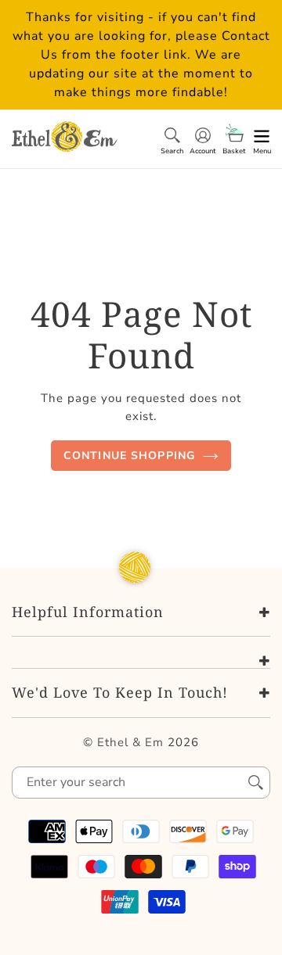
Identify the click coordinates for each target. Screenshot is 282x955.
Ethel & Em (130, 742)
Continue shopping (129, 455)
